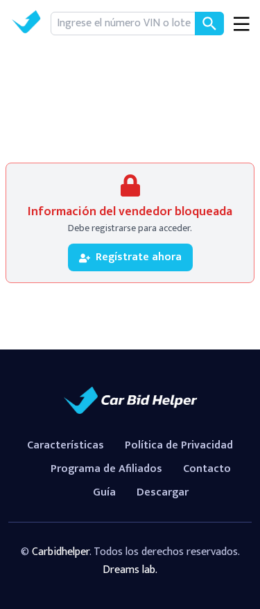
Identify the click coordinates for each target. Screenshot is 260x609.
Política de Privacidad (179, 445)
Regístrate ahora (139, 257)
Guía (104, 492)
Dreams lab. (130, 570)
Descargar (163, 492)
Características (65, 445)
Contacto (207, 469)
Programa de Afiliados (106, 469)
